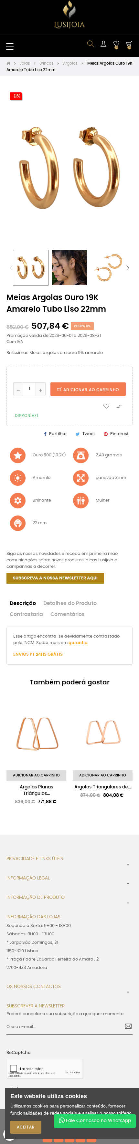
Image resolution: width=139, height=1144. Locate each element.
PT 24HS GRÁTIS (46, 654)
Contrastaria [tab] (26, 614)
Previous (11, 267)
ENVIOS (21, 654)
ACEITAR (26, 1127)
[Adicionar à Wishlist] (106, 406)
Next (127, 267)
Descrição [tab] (23, 603)
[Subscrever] (126, 1027)
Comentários (67, 614)
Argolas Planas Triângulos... (36, 790)
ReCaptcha (18, 1053)
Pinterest (119, 434)
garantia (78, 643)
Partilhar (58, 434)
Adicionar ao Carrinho (90, 390)
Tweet (88, 434)
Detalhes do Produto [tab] (70, 603)
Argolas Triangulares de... (102, 787)
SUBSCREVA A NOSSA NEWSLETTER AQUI (55, 578)
